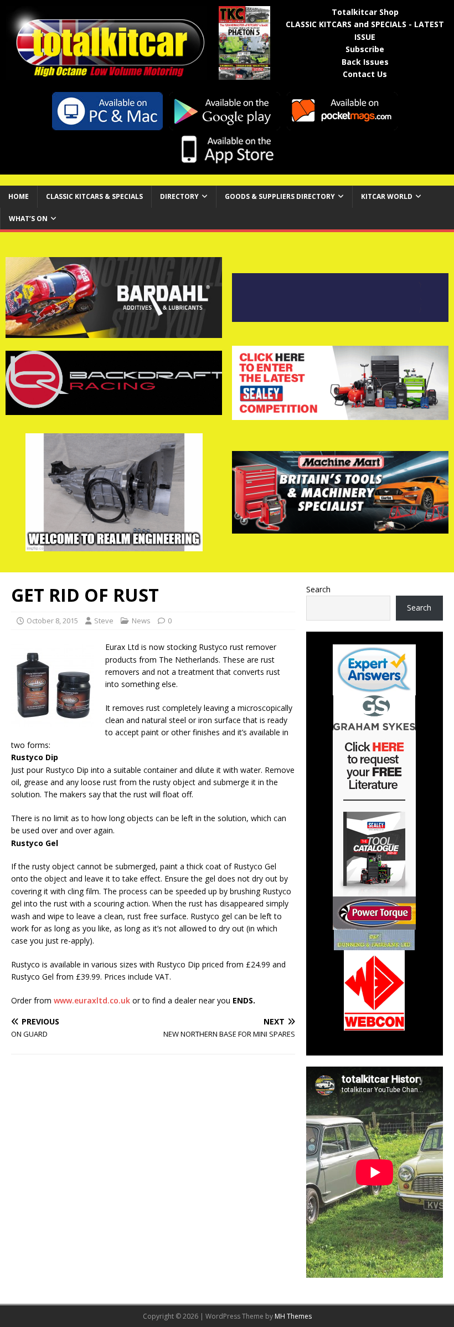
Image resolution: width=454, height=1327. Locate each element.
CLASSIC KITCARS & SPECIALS (94, 196)
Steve (104, 621)
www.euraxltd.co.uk (92, 1000)
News (141, 621)
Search (318, 589)
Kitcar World (386, 196)
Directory (179, 196)
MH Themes (293, 1316)
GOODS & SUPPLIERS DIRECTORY (280, 196)
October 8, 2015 (52, 621)
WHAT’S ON (28, 218)
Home (18, 196)
